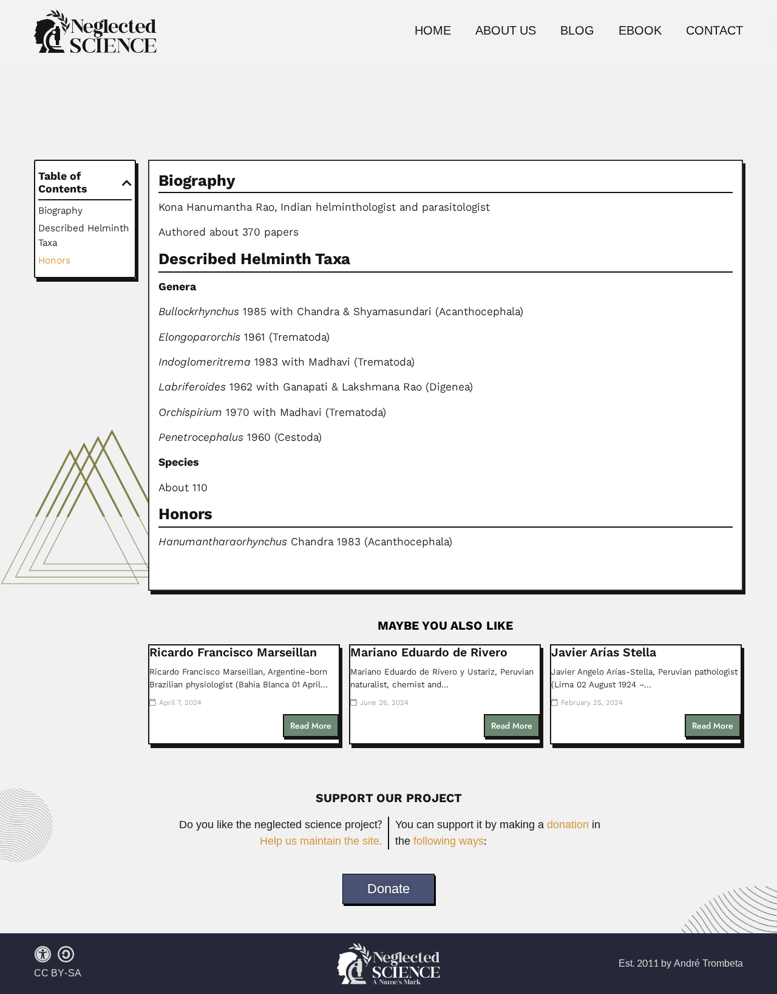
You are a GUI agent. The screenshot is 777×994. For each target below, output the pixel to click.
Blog (577, 31)
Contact (714, 31)
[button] (127, 182)
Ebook (640, 31)
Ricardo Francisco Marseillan (233, 652)
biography (60, 210)
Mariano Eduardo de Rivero (428, 652)
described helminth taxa (83, 235)
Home (433, 31)
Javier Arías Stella (603, 652)
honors (54, 260)
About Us (505, 31)
